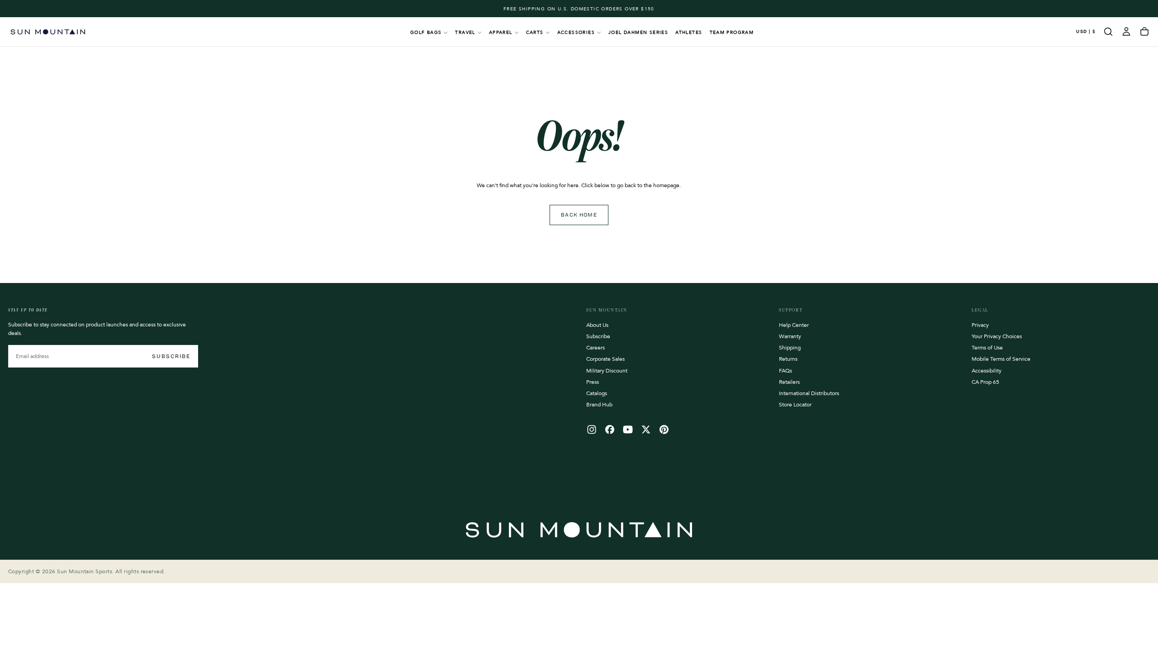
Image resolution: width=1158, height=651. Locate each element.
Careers (595, 347)
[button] (1086, 32)
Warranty (790, 336)
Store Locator (795, 404)
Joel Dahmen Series (638, 32)
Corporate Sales (605, 359)
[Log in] (1126, 31)
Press (592, 382)
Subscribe (171, 356)
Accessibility (986, 370)
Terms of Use (987, 347)
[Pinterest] (664, 429)
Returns (788, 359)
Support (790, 310)
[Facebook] (609, 429)
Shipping (790, 347)
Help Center (794, 325)
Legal (980, 310)
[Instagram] (591, 429)
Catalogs (596, 393)
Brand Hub (599, 404)
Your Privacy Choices (997, 336)
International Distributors (809, 393)
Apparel (501, 32)
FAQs (785, 370)
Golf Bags (426, 32)
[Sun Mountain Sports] (579, 530)
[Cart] (1144, 31)
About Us (597, 325)
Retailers (789, 382)
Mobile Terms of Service (1001, 359)
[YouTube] (627, 429)
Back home (579, 215)
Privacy (980, 325)
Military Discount (606, 370)
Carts (535, 32)
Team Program (732, 32)
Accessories (576, 32)
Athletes (688, 32)
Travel (465, 32)
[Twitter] (646, 429)
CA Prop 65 (985, 382)
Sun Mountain (606, 310)
